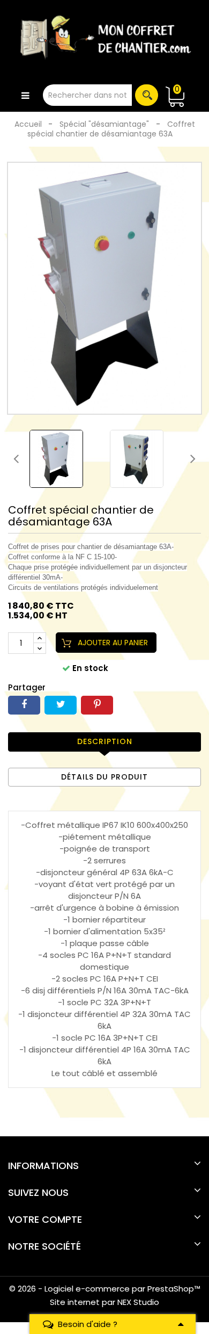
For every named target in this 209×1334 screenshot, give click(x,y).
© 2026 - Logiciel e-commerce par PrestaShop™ (104, 1288)
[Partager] (24, 705)
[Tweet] (60, 705)
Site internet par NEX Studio (104, 1302)
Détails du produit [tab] (104, 776)
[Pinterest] (97, 705)
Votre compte (45, 1219)
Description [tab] (104, 741)
